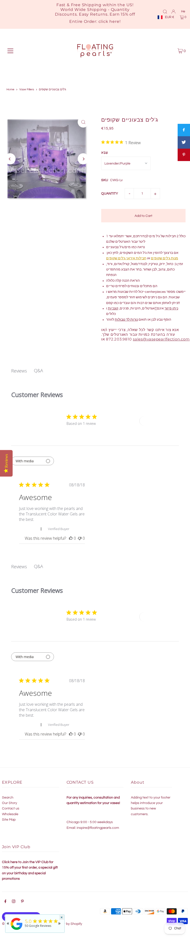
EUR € (169, 17)
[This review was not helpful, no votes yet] (79, 538)
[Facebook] (5, 902)
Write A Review (157, 421)
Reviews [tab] (19, 371)
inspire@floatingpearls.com (98, 828)
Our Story (9, 803)
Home (10, 89)
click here (108, 21)
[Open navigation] (10, 51)
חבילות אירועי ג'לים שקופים (126, 258)
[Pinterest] (22, 902)
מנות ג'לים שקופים (164, 258)
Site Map (9, 819)
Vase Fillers (26, 89)
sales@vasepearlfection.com (161, 339)
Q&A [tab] (38, 370)
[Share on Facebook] (184, 130)
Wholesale (10, 814)
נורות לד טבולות (126, 319)
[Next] (83, 159)
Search (7, 797)
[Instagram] (13, 902)
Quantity (109, 193)
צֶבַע (104, 152)
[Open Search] (165, 11)
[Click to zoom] (83, 122)
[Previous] (10, 159)
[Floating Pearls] (16, 930)
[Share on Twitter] (184, 142)
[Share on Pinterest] (184, 155)
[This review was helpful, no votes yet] (70, 538)
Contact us (10, 808)
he (183, 11)
